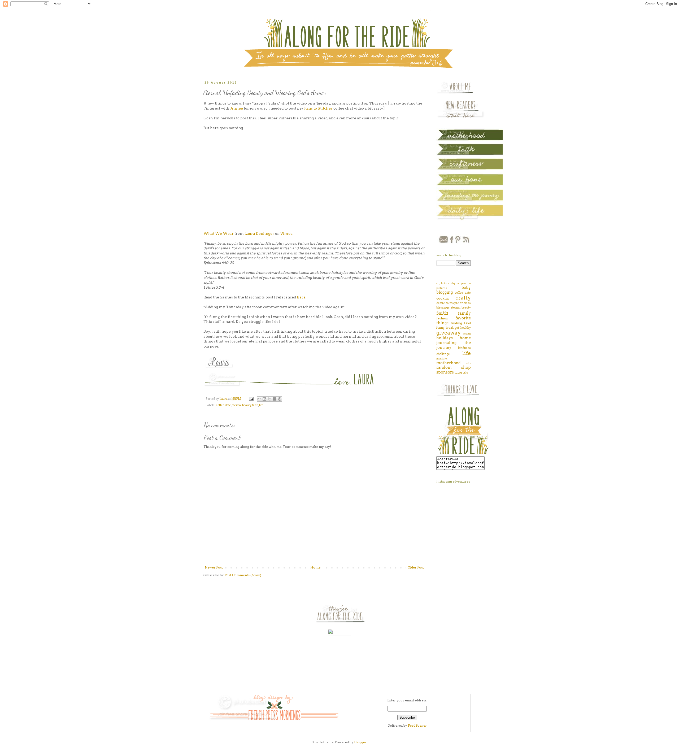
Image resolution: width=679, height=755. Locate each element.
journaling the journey (453, 345)
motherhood (448, 363)
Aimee (236, 108)
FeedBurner (417, 725)
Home (315, 567)
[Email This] (259, 399)
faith (255, 405)
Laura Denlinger (259, 233)
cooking (443, 298)
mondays (441, 358)
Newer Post (214, 567)
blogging (444, 292)
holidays (444, 338)
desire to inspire (447, 303)
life (261, 405)
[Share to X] (269, 399)
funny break (445, 327)
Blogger (360, 742)
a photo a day (446, 283)
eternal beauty (241, 405)
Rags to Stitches (318, 108)
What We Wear (218, 233)
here (301, 297)
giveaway (448, 333)
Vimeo (286, 233)
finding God (461, 323)
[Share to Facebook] (274, 399)
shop (466, 367)
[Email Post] (250, 399)
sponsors (445, 372)
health (467, 333)
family (464, 313)
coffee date (223, 405)
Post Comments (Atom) (243, 575)
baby (466, 287)
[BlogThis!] (264, 399)
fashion (442, 318)
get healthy (463, 327)
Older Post (416, 567)
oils (469, 363)
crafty (463, 298)
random (444, 367)
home (465, 338)
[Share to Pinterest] (279, 399)
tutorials (461, 372)
